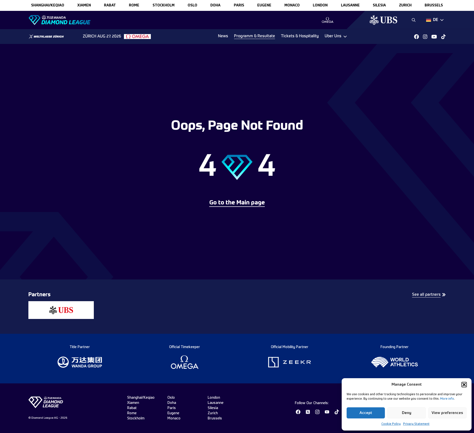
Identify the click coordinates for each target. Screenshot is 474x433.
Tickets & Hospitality (300, 36)
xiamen (84, 5)
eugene (264, 5)
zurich (405, 5)
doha (215, 5)
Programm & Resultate (254, 36)
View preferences (447, 413)
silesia (379, 5)
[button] (464, 384)
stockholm (164, 5)
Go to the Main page (237, 203)
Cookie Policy (391, 424)
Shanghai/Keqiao (47, 5)
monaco (292, 5)
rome (134, 5)
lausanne (350, 5)
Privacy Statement (416, 424)
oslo (192, 5)
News (223, 36)
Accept (365, 413)
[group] (327, 20)
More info (447, 398)
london (320, 5)
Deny (406, 413)
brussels (434, 5)
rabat (110, 5)
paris (239, 5)
